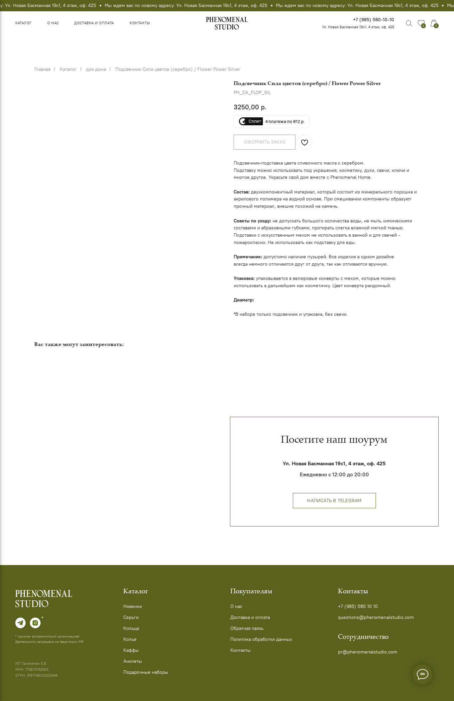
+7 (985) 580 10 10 (358, 606)
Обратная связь (247, 628)
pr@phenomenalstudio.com (367, 651)
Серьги (131, 617)
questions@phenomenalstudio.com (376, 617)
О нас (53, 23)
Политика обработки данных (261, 639)
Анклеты (132, 661)
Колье (130, 639)
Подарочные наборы (145, 672)
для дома (96, 69)
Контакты (140, 23)
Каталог (23, 23)
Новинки (132, 606)
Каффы (131, 650)
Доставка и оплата (94, 23)
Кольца (131, 628)
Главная (42, 69)
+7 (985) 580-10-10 (373, 19)
